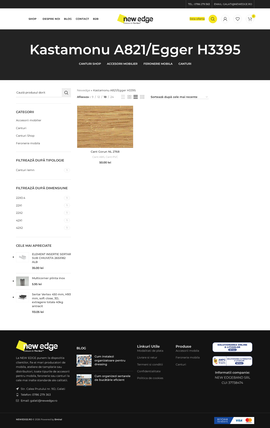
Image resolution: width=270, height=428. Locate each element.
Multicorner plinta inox (48, 278)
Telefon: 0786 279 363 (36, 394)
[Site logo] (135, 18)
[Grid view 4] (142, 97)
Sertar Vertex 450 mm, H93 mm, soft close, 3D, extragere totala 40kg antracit (51, 300)
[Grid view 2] (129, 97)
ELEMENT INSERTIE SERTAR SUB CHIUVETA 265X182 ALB (51, 258)
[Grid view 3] (135, 97)
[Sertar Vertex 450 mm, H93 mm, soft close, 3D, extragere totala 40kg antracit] (22, 303)
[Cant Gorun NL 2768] (105, 127)
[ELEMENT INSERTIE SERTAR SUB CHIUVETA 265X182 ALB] (22, 261)
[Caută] (213, 19)
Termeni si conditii (150, 364)
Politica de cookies (150, 378)
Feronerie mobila (28, 143)
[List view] (123, 97)
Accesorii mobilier (28, 120)
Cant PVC (112, 156)
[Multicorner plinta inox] (22, 281)
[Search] (66, 92)
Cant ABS (98, 156)
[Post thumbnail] (84, 361)
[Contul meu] (225, 19)
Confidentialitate (148, 371)
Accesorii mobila (187, 350)
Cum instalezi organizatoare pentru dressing (110, 360)
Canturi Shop (25, 135)
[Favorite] (237, 19)
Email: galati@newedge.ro (39, 400)
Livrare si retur (147, 357)
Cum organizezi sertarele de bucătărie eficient (113, 378)
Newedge (83, 90)
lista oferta (197, 19)
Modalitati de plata (150, 350)
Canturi (21, 128)
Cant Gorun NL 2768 (105, 151)
